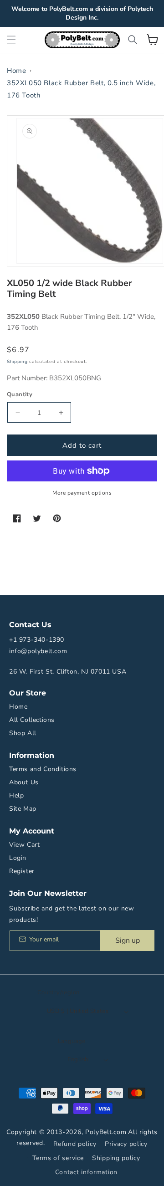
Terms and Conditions (43, 769)
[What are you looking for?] (133, 39)
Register (22, 871)
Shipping (17, 361)
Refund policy (74, 1144)
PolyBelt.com (105, 1132)
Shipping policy (116, 1158)
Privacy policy (126, 1144)
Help (16, 795)
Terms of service (57, 1158)
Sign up (127, 941)
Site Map (22, 808)
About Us (24, 782)
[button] (11, 39)
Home (16, 70)
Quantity (19, 394)
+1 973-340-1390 (36, 639)
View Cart (24, 844)
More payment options (82, 492)
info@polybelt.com (38, 651)
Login (17, 858)
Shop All (22, 733)
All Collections (32, 720)
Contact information (86, 1172)
